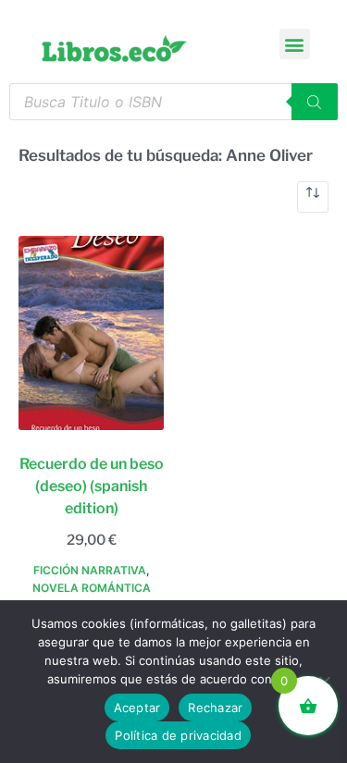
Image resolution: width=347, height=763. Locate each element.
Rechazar (215, 707)
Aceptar (137, 707)
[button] (294, 44)
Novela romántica (91, 588)
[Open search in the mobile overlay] (173, 101)
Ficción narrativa (89, 570)
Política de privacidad (178, 735)
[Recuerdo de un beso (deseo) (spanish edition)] (91, 333)
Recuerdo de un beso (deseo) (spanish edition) (91, 486)
